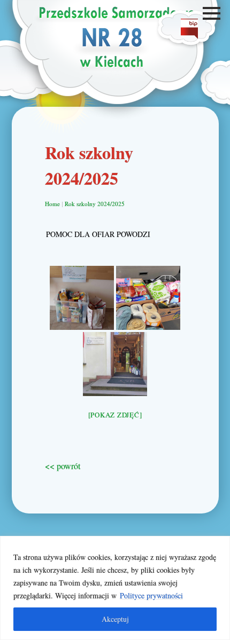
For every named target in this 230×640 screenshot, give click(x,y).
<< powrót (62, 465)
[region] (115, 588)
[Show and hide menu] (213, 13)
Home (52, 204)
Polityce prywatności (151, 595)
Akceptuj (115, 619)
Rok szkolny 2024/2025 (95, 204)
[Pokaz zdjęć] (115, 415)
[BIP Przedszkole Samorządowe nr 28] (189, 35)
